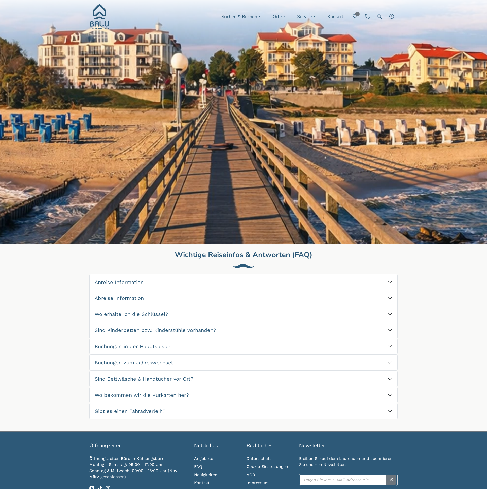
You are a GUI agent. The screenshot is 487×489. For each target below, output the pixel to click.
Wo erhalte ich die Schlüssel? (131, 314)
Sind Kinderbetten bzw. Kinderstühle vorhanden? (155, 330)
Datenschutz (259, 458)
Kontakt (335, 17)
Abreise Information (119, 298)
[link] (367, 16)
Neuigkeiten (205, 474)
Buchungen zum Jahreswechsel (134, 363)
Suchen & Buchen (239, 17)
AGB (251, 474)
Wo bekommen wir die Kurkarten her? (142, 395)
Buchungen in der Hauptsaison (132, 346)
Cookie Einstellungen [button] (267, 466)
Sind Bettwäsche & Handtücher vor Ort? (144, 379)
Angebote (203, 458)
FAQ (198, 466)
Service (304, 17)
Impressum (258, 482)
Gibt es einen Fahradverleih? (130, 411)
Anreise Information (119, 282)
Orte (277, 17)
